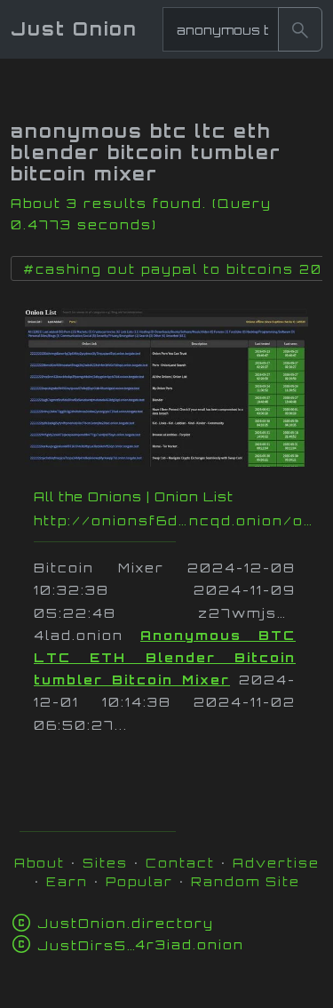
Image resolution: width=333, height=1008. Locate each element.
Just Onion (74, 29)
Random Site (245, 881)
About (39, 862)
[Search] (300, 29)
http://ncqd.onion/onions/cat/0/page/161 (175, 520)
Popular (139, 881)
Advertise (276, 862)
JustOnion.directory (125, 923)
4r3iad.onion (140, 944)
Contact (180, 862)
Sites (105, 862)
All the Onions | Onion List (134, 496)
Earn (67, 881)
